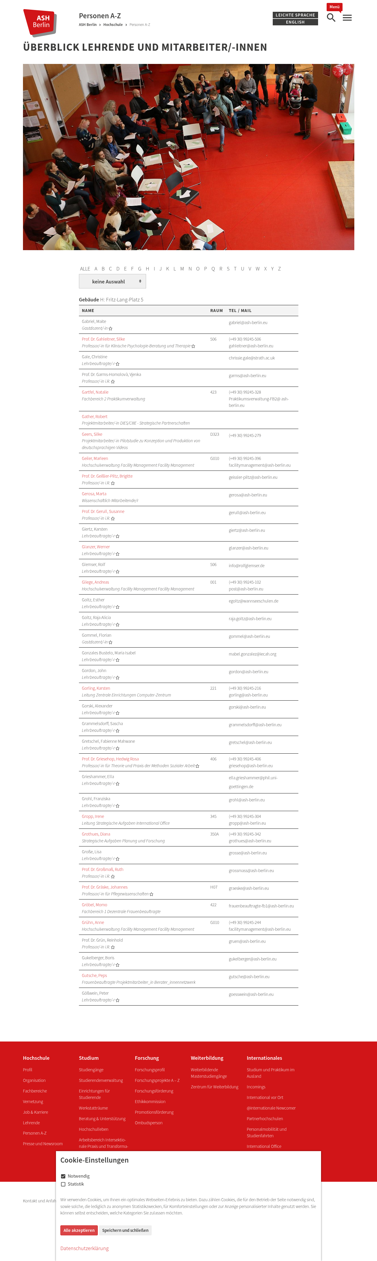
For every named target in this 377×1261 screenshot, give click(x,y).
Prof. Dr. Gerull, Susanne (103, 511)
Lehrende (31, 1122)
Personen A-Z (35, 1133)
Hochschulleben (93, 1129)
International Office (264, 1146)
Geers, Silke (92, 434)
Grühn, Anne (93, 922)
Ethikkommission (150, 1101)
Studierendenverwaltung (101, 1080)
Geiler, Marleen (95, 458)
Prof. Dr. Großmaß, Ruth (102, 869)
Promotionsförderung (154, 1112)
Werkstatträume (93, 1108)
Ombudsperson (149, 1122)
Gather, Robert (95, 416)
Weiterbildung (207, 1057)
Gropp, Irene (93, 816)
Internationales (264, 1057)
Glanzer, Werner (96, 546)
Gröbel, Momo (94, 904)
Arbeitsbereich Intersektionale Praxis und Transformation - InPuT (103, 1146)
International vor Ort (265, 1097)
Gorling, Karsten (96, 688)
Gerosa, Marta (94, 493)
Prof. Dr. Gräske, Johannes (105, 887)
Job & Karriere (35, 1112)
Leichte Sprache (295, 15)
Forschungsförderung (154, 1091)
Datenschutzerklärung (84, 1248)
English (295, 22)
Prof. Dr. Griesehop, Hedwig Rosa (110, 759)
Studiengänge (91, 1069)
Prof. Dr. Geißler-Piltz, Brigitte (107, 476)
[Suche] (331, 18)
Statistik (76, 1184)
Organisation (34, 1080)
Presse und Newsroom (43, 1143)
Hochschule (113, 24)
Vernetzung (33, 1101)
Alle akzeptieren (79, 1230)
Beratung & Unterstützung (102, 1118)
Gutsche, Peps (94, 975)
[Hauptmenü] (347, 18)
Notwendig (79, 1176)
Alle (85, 268)
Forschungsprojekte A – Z (157, 1080)
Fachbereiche (35, 1091)
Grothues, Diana (96, 834)
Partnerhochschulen (265, 1118)
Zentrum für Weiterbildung (214, 1087)
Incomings (256, 1087)
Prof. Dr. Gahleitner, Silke (103, 339)
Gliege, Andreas (95, 582)
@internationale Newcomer (271, 1108)
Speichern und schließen (125, 1230)
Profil (27, 1069)
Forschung (147, 1057)
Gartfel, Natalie (95, 392)
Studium (89, 1057)
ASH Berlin (88, 24)
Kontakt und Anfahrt (41, 1201)
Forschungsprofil (150, 1069)
